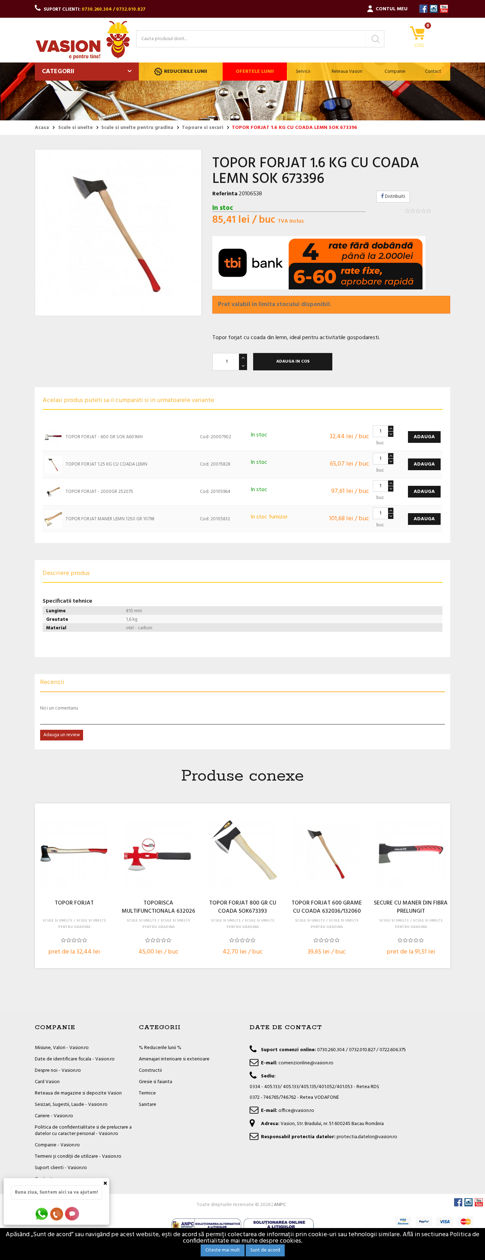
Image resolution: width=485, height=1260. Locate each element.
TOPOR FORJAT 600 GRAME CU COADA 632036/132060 (326, 907)
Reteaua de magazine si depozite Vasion (78, 1093)
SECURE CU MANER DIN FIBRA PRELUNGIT (411, 907)
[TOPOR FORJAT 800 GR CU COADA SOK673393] (242, 853)
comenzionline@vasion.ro (305, 1063)
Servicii (303, 71)
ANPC (280, 1205)
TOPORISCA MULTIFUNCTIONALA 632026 (158, 907)
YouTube (444, 9)
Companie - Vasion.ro (57, 1145)
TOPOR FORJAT (74, 903)
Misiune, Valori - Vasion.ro (62, 1048)
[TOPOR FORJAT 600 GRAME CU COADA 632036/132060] (326, 853)
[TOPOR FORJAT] (74, 853)
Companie (395, 71)
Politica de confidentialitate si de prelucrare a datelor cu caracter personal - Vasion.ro (83, 1130)
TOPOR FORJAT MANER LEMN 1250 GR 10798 (110, 519)
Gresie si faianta (155, 1082)
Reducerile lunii (185, 71)
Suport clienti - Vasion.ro (61, 1168)
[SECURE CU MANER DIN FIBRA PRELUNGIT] (410, 853)
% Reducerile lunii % (160, 1048)
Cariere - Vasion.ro (54, 1116)
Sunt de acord (265, 1250)
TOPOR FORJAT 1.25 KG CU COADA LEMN (106, 464)
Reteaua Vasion (347, 71)
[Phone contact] (57, 1213)
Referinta (225, 194)
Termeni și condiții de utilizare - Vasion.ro (78, 1156)
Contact (433, 71)
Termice (147, 1093)
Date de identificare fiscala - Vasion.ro (75, 1059)
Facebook (423, 9)
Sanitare (147, 1105)
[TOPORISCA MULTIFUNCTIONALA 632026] (158, 853)
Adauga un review (61, 735)
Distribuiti (394, 196)
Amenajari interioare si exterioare (174, 1059)
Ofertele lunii (255, 71)
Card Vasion (47, 1082)
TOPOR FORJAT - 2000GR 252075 (99, 491)
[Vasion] (83, 40)
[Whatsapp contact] (42, 1213)
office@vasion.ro (296, 1111)
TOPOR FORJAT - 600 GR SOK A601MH (104, 437)
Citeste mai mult (222, 1250)
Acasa (42, 128)
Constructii (150, 1070)
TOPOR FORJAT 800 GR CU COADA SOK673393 (242, 907)
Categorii (58, 71)
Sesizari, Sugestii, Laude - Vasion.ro (71, 1105)
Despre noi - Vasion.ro (58, 1070)
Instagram (434, 9)
